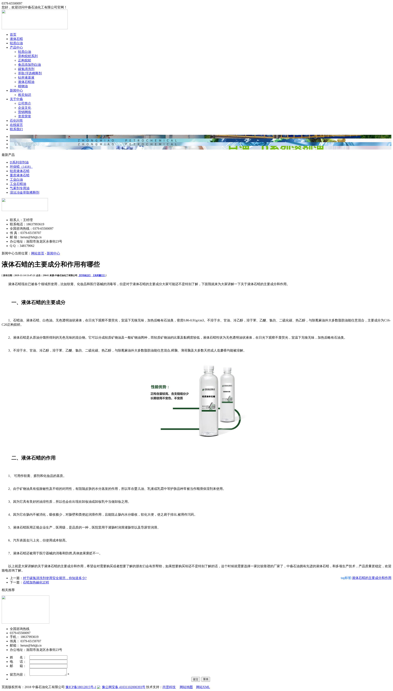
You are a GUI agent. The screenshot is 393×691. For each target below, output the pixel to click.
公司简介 (24, 103)
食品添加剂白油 (29, 64)
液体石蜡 (16, 39)
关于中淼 (16, 99)
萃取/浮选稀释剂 (30, 73)
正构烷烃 (24, 60)
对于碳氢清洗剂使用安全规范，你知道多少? (55, 578)
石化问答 (16, 120)
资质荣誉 (24, 116)
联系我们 (16, 129)
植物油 (23, 86)
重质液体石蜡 (19, 175)
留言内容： (19, 674)
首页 (13, 34)
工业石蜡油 (18, 184)
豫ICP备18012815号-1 (81, 687)
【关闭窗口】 (99, 275)
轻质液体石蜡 (19, 171)
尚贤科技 (169, 687)
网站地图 (186, 687)
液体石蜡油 (26, 82)
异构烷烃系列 (28, 56)
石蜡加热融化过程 (36, 582)
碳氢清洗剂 (26, 69)
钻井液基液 (26, 77)
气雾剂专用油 (19, 188)
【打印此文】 (84, 275)
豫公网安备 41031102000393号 (123, 687)
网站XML (203, 687)
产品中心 (16, 47)
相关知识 (24, 94)
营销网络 (24, 112)
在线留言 (16, 125)
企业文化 (24, 107)
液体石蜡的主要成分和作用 (371, 578)
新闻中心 (16, 90)
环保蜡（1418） (21, 166)
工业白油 (16, 179)
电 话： (19, 661)
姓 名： (19, 657)
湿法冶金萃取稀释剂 (24, 192)
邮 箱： (19, 666)
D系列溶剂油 (19, 162)
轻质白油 (16, 43)
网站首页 (37, 253)
